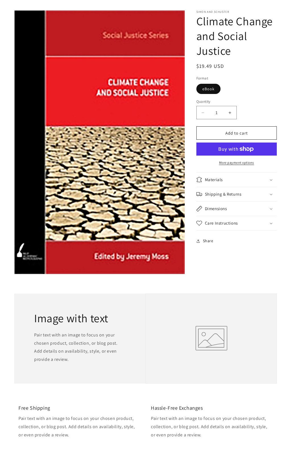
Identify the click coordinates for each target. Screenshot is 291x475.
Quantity (203, 101)
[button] (236, 180)
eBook (208, 88)
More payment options (236, 162)
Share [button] (208, 240)
